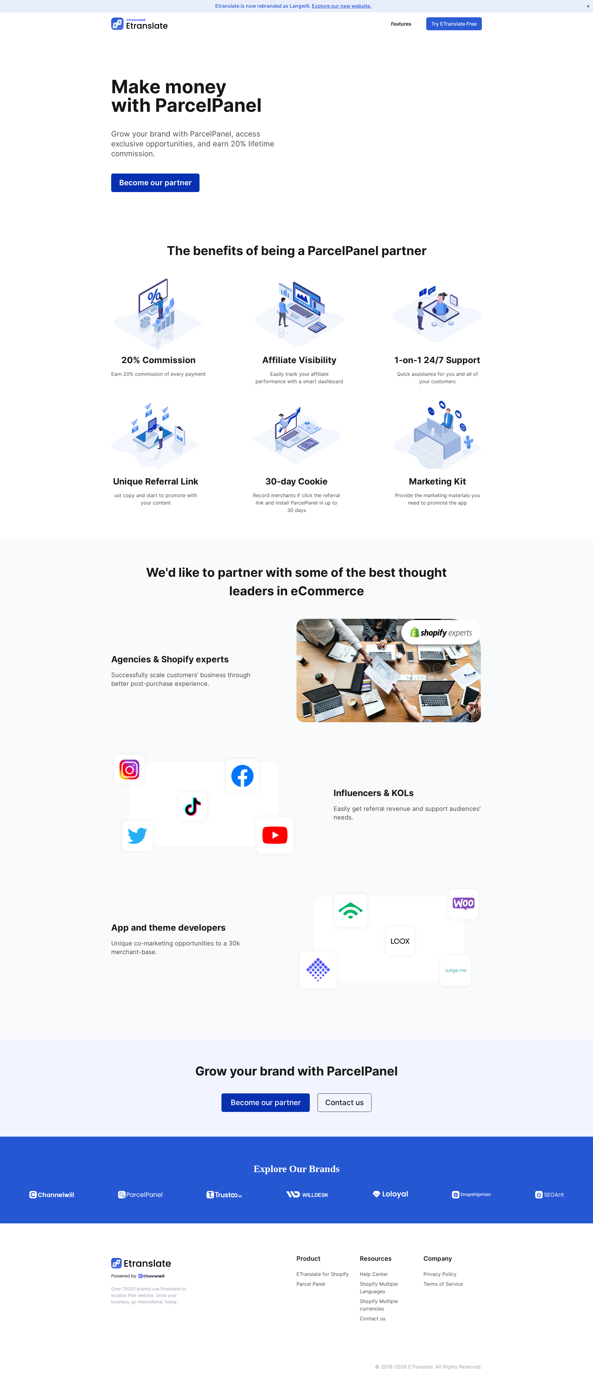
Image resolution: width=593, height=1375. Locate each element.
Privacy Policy (439, 1274)
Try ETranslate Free (454, 24)
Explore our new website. (342, 6)
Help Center (374, 1274)
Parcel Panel (310, 1284)
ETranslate (420, 1367)
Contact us (344, 1102)
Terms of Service (443, 1284)
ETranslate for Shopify (322, 1274)
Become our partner (155, 182)
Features (401, 24)
